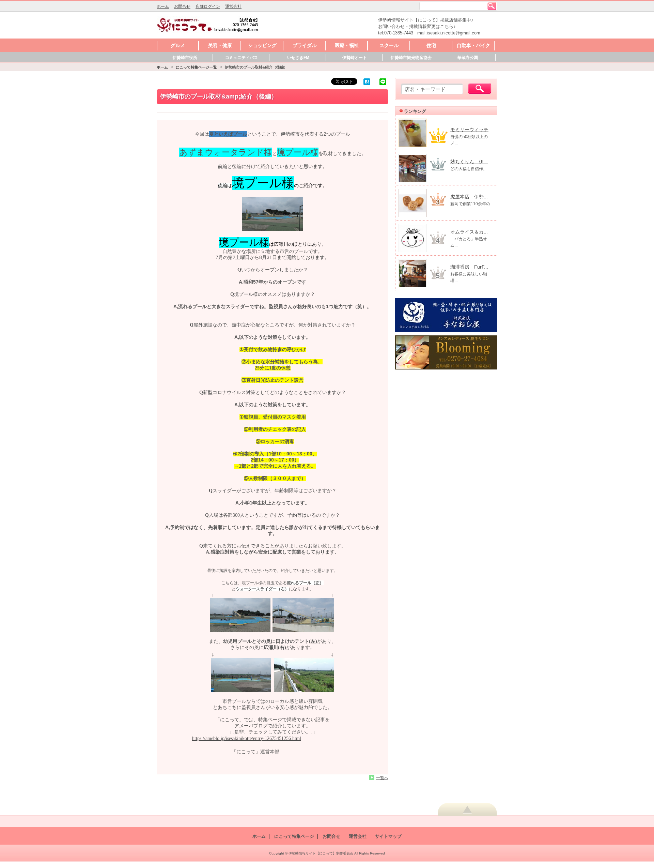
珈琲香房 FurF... (469, 267)
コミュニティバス (241, 57)
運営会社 (233, 6)
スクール (389, 45)
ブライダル (304, 45)
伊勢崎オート (354, 57)
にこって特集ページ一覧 (196, 67)
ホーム (163, 6)
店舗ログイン (208, 6)
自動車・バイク (473, 45)
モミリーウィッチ (469, 129)
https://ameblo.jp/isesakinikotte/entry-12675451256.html (246, 738)
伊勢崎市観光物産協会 (411, 57)
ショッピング (262, 45)
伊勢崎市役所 (185, 57)
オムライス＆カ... (469, 232)
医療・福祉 (347, 45)
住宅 (431, 45)
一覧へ (382, 777)
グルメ (178, 45)
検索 (491, 6)
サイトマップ (388, 836)
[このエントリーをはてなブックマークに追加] (366, 81)
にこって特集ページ (294, 836)
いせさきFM (298, 57)
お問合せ (182, 6)
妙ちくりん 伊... (469, 161)
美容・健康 (220, 45)
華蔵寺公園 (467, 57)
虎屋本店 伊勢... (469, 196)
